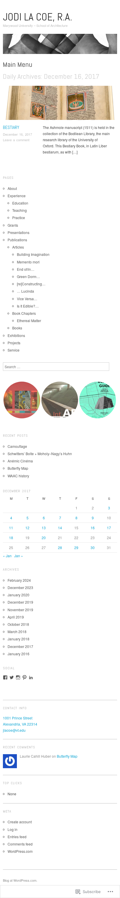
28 (60, 547)
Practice (18, 217)
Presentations (18, 232)
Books (17, 327)
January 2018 (18, 638)
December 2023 (20, 587)
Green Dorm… (28, 276)
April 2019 (16, 616)
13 (44, 527)
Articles (18, 246)
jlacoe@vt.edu (14, 730)
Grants (13, 225)
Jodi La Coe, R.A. (37, 17)
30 (93, 547)
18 (11, 537)
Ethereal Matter (29, 320)
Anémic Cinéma (20, 460)
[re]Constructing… (31, 283)
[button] (22, 400)
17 (109, 527)
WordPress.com (20, 851)
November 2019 (20, 609)
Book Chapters (24, 313)
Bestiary (11, 127)
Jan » (18, 555)
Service (14, 349)
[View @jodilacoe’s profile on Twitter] (11, 677)
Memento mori (28, 261)
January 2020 (18, 594)
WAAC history (18, 475)
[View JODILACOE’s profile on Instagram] (18, 677)
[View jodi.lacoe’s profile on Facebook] (5, 677)
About (12, 188)
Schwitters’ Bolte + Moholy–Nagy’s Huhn (40, 453)
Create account (20, 821)
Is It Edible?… (28, 305)
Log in (12, 829)
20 (44, 537)
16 (93, 527)
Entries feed (17, 836)
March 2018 (17, 631)
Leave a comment (16, 139)
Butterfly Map (18, 468)
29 (76, 547)
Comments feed (20, 843)
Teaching (19, 210)
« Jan (7, 555)
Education (20, 202)
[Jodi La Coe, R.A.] (60, 45)
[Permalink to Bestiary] (60, 104)
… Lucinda (25, 291)
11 (11, 527)
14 (60, 527)
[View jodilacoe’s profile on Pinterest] (24, 677)
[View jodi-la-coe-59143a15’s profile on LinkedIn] (31, 677)
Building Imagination (33, 254)
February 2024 (19, 580)
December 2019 (20, 602)
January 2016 (18, 653)
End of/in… (25, 269)
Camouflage (17, 446)
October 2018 (18, 624)
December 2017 (20, 646)
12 (27, 527)
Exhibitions (16, 335)
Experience (17, 195)
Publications (17, 239)
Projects (14, 342)
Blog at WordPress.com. (20, 880)
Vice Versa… (27, 298)
